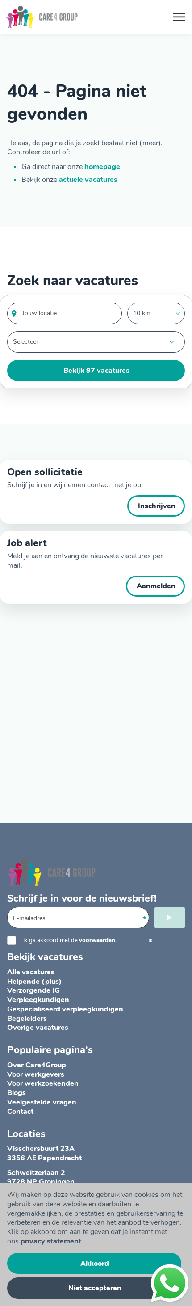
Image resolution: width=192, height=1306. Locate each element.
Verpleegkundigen (38, 1000)
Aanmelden (156, 586)
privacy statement (51, 1241)
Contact (20, 1111)
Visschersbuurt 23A (41, 1149)
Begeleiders (27, 1019)
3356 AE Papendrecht (44, 1158)
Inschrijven (156, 506)
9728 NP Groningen (41, 1182)
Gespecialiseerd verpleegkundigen (65, 1009)
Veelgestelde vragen (41, 1102)
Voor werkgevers (35, 1074)
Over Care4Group (36, 1065)
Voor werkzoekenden (43, 1083)
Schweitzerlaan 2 (36, 1173)
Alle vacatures (30, 972)
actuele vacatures (88, 180)
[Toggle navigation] (180, 16)
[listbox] (156, 313)
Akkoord (94, 1263)
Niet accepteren (94, 1288)
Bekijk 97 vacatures (96, 370)
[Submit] (169, 917)
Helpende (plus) (34, 981)
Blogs (16, 1093)
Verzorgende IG (33, 990)
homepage (102, 167)
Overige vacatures (37, 1027)
